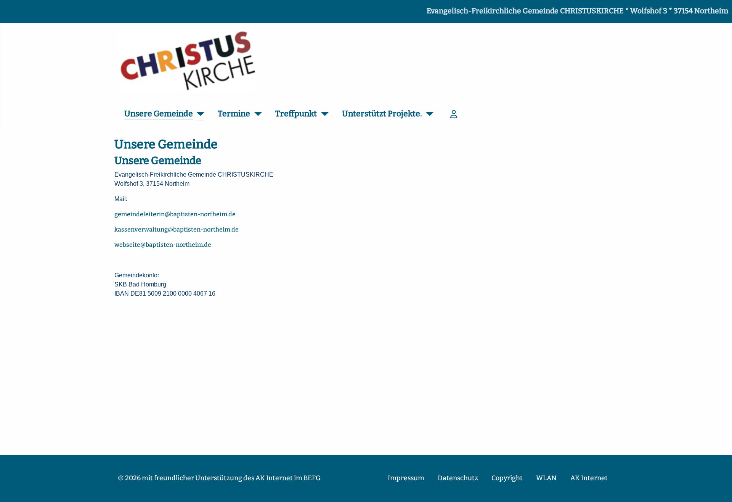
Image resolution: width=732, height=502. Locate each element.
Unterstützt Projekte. (382, 114)
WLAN (546, 478)
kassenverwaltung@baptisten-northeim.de (176, 229)
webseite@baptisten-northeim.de (162, 244)
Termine (234, 114)
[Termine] (256, 114)
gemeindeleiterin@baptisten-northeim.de (175, 214)
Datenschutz (458, 478)
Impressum (406, 478)
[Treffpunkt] (323, 114)
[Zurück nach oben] (718, 488)
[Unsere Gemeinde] (199, 114)
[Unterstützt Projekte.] (428, 114)
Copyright (507, 478)
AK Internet (589, 478)
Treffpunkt (296, 114)
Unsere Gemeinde (158, 114)
